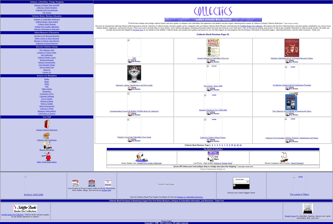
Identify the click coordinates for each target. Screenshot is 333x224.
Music (46, 82)
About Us (46, 70)
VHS (47, 86)
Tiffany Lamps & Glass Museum (47, 38)
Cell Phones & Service (46, 114)
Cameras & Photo (46, 109)
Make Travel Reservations (47, 162)
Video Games (47, 89)
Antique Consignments (46, 62)
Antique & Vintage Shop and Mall (46, 5)
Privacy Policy (166, 221)
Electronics (47, 91)
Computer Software (47, 96)
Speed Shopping (297, 163)
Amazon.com (138, 30)
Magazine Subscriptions (47, 111)
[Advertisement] (166, 211)
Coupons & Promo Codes (46, 53)
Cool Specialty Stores (47, 65)
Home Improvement (46, 106)
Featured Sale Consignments (47, 10)
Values (310, 58)
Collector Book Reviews (47, 24)
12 (238, 145)
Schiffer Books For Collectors (251, 26)
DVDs (47, 84)
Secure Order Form (47, 67)
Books (46, 79)
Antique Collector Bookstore (46, 130)
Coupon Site (106, 190)
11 (235, 145)
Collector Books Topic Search (47, 22)
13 (240, 145)
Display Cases (290, 216)
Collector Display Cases (47, 58)
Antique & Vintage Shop (223, 163)
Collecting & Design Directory (47, 43)
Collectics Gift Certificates (47, 140)
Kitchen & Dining (46, 101)
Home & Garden (47, 104)
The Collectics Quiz (46, 50)
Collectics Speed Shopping (47, 8)
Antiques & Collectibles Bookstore (47, 19)
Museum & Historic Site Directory (46, 41)
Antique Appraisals (47, 60)
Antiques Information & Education (46, 29)
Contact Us (47, 72)
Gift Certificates (47, 55)
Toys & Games (46, 99)
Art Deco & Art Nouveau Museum (46, 36)
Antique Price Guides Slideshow (47, 27)
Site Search (46, 13)
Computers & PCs (47, 94)
